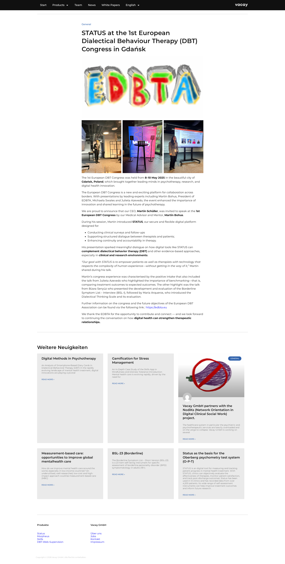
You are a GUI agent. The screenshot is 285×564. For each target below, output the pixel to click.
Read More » (48, 379)
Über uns (96, 533)
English (131, 5)
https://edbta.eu (156, 307)
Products (58, 5)
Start (43, 5)
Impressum (97, 542)
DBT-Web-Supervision (50, 542)
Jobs (93, 536)
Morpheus (43, 536)
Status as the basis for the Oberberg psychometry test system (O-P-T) (211, 457)
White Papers (111, 5)
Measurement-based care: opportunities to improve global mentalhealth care (67, 457)
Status (41, 533)
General (86, 24)
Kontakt (95, 539)
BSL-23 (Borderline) (127, 453)
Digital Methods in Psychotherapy (69, 358)
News (92, 5)
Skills (40, 539)
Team (78, 5)
